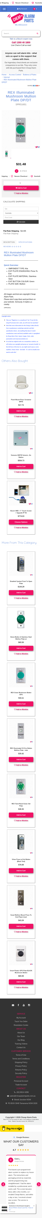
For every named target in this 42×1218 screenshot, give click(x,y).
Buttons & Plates (29, 75)
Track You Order (21, 1021)
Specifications (25, 242)
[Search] (37, 33)
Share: (30, 85)
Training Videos (21, 1044)
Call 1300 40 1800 (21, 42)
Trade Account (21, 1085)
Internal (7, 77)
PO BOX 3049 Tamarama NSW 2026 (22, 1103)
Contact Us (21, 1047)
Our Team (21, 1036)
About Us (21, 1033)
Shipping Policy (21, 1062)
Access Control (15, 75)
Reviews (7, 246)
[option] (21, 129)
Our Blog (21, 1040)
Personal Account (21, 1081)
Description (9, 242)
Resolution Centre (21, 1025)
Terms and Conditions (21, 1059)
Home (4, 75)
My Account (22, 9)
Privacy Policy (21, 1066)
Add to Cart (22, 188)
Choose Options (21, 522)
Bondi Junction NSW (22, 1100)
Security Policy (21, 1073)
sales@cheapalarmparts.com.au (22, 1096)
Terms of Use (21, 1055)
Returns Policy (21, 1070)
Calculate (21, 222)
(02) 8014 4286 (23, 1092)
